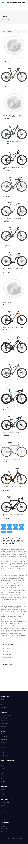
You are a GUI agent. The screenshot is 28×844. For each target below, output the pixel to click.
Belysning (3, 704)
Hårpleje (3, 810)
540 (15, 525)
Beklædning (8, 657)
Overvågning (4, 707)
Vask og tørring (4, 720)
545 (21, 528)
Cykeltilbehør (8, 648)
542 (3, 528)
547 (9, 532)
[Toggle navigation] (2, 7)
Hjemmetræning (5, 808)
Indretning (3, 702)
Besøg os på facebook (6, 831)
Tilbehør (3, 768)
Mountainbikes (8, 680)
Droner (2, 789)
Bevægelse (3, 778)
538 (3, 525)
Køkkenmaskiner (5, 726)
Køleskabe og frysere (6, 715)
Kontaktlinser (4, 763)
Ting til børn (4, 781)
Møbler (2, 699)
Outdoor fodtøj (4, 755)
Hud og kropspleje (5, 802)
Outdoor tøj (3, 752)
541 (21, 525)
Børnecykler (8, 671)
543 (9, 528)
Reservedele (8, 654)
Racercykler (8, 668)
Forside (3, 19)
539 (9, 525)
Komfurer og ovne (5, 718)
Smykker (3, 805)
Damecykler (8, 683)
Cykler (7, 19)
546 (3, 532)
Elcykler (7, 677)
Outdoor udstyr (4, 749)
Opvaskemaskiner (5, 723)
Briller (2, 765)
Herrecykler (8, 674)
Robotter (3, 792)
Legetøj (3, 776)
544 (15, 528)
